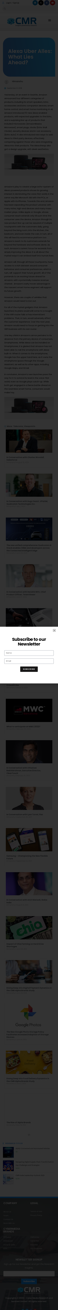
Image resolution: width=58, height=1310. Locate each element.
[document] (29, 655)
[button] (54, 630)
